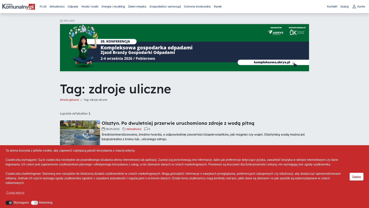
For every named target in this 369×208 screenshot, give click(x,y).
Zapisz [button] (356, 176)
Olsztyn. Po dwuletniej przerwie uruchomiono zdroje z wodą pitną (178, 123)
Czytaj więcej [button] (15, 192)
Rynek (218, 6)
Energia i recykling (113, 6)
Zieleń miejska (137, 6)
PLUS (43, 6)
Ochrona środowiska (197, 6)
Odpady (73, 6)
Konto (361, 6)
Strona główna (69, 99)
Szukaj (344, 6)
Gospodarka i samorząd (165, 6)
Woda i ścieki (89, 6)
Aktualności (57, 6)
